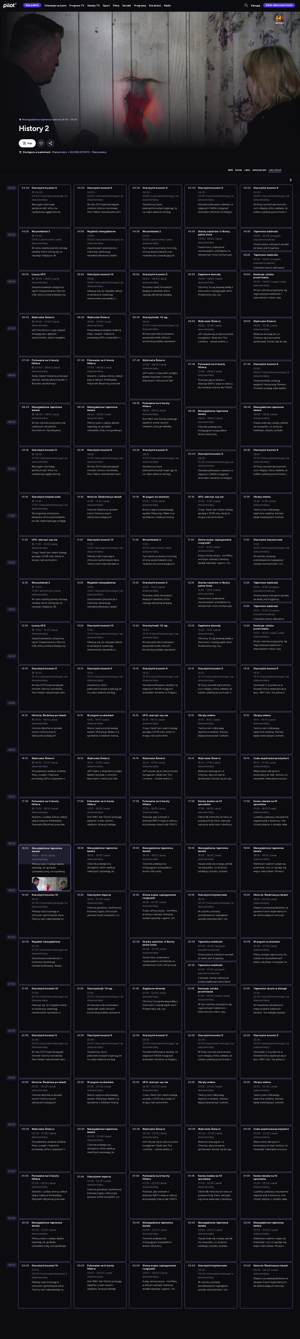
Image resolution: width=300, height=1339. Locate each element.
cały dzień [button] (275, 169)
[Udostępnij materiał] (50, 143)
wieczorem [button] (259, 169)
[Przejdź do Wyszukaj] (246, 6)
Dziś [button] (230, 169)
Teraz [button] (238, 169)
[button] (290, 180)
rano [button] (247, 169)
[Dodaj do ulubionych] (41, 143)
